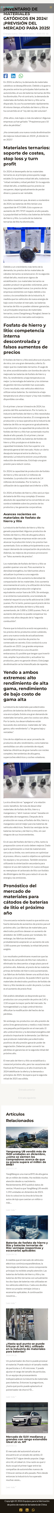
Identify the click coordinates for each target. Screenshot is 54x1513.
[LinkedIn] (13, 76)
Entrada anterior (27, 1089)
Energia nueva (10, 33)
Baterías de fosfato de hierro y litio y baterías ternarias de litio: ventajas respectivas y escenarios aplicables (27, 1246)
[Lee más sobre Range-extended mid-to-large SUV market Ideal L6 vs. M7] (27, 1417)
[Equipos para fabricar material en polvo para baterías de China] (7, 7)
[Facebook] (5, 76)
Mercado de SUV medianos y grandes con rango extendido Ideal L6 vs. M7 (26, 1439)
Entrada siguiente (27, 1097)
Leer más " (11, 1210)
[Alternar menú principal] (51, 7)
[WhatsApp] (21, 76)
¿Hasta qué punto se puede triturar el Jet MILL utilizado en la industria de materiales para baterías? (25, 1347)
